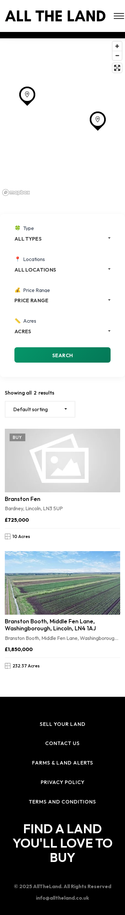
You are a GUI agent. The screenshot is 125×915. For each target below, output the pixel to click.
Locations (34, 259)
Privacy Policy (63, 782)
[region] (62, 118)
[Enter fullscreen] (117, 68)
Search (62, 355)
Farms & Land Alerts (62, 762)
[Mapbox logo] (16, 192)
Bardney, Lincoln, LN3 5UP (34, 508)
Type (28, 228)
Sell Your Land (63, 724)
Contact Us (62, 743)
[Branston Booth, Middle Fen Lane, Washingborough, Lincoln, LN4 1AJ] (62, 583)
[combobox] (62, 238)
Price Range (36, 290)
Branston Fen (22, 499)
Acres (29, 321)
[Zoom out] (117, 55)
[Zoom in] (117, 46)
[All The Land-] (55, 16)
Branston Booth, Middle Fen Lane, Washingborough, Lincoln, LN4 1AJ (50, 625)
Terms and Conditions (62, 801)
